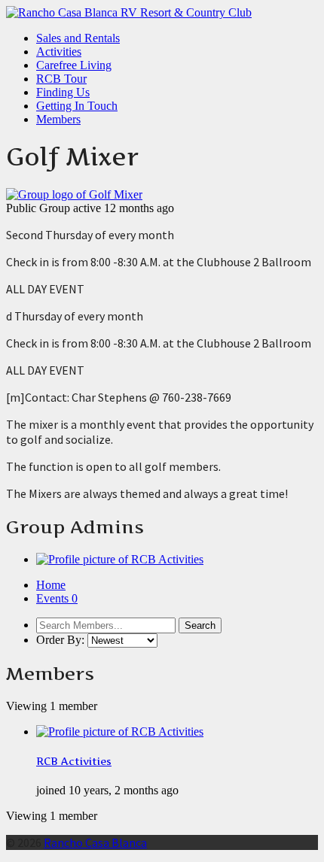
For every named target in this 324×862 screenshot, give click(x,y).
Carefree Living (74, 65)
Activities (58, 51)
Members (58, 119)
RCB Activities (74, 761)
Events (57, 598)
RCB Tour (61, 78)
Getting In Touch (77, 105)
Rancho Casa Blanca (95, 842)
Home (51, 584)
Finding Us (63, 92)
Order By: (60, 639)
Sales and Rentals (78, 38)
